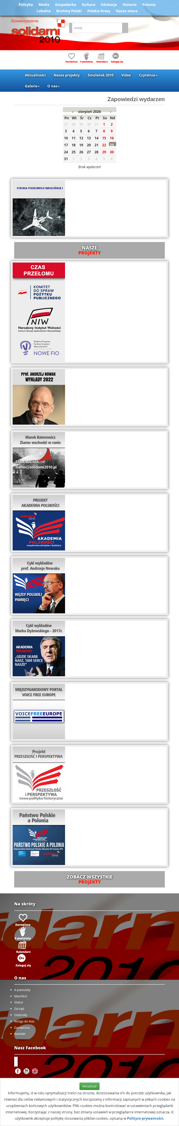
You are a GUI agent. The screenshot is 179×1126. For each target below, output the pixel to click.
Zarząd (19, 1009)
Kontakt (19, 1034)
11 (74, 138)
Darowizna (22, 1028)
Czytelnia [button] (147, 75)
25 (74, 152)
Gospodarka (65, 4)
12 (81, 138)
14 (96, 138)
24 (66, 152)
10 (66, 138)
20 (89, 145)
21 (96, 145)
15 (104, 138)
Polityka (26, 4)
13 (89, 138)
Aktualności (35, 75)
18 (74, 145)
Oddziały (20, 1015)
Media (44, 4)
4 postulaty (22, 990)
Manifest (20, 996)
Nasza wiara (127, 11)
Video (126, 75)
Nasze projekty (67, 75)
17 (66, 145)
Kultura (88, 4)
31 (66, 158)
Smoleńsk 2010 (101, 75)
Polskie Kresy (98, 11)
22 (104, 145)
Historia (130, 4)
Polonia (149, 4)
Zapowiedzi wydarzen (136, 99)
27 (89, 152)
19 (81, 145)
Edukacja (109, 4)
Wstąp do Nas (24, 1021)
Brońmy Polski (69, 11)
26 (81, 152)
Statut (18, 1002)
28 (96, 152)
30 (112, 152)
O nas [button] (52, 86)
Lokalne (44, 11)
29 (104, 152)
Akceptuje (89, 1086)
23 (112, 145)
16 (112, 138)
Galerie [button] (31, 86)
